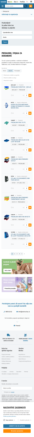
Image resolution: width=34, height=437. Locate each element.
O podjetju (4, 371)
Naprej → (24, 254)
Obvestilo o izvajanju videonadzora (10, 373)
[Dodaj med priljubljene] (17, 85)
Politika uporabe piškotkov (9, 416)
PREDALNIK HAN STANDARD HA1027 (19, 160)
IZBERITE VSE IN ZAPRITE (17, 426)
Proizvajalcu (17, 70)
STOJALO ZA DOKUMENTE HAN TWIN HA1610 (20, 179)
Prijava (5, 42)
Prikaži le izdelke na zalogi (10, 77)
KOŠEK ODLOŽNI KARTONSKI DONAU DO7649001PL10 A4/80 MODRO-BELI (20, 106)
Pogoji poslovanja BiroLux (25, 361)
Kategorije (6, 11)
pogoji (12, 392)
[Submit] (25, 6)
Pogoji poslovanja (6, 354)
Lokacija (11, 371)
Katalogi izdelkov (6, 363)
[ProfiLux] (22, 1)
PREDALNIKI (21, 85)
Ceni (10, 70)
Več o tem (8, 270)
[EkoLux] (16, 1)
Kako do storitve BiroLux (24, 356)
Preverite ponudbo (10, 288)
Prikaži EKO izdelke (8, 80)
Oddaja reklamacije (6, 361)
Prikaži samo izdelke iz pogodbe (11, 75)
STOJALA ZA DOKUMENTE (22, 102)
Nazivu (4, 70)
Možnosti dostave (6, 359)
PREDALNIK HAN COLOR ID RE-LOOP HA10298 (20, 140)
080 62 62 (9, 312)
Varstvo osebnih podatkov (8, 356)
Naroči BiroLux (22, 359)
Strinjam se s (9, 392)
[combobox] (19, 90)
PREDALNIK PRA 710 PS (18, 122)
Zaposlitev (18, 371)
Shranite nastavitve (17, 431)
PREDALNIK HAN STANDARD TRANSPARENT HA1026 (19, 198)
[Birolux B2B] (10, 1)
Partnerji (26, 371)
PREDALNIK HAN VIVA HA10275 (20, 217)
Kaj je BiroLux (22, 354)
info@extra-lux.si (24, 312)
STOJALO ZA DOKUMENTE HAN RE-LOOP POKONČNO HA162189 (20, 235)
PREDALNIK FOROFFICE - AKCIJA (21, 87)
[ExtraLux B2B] (3, 1)
